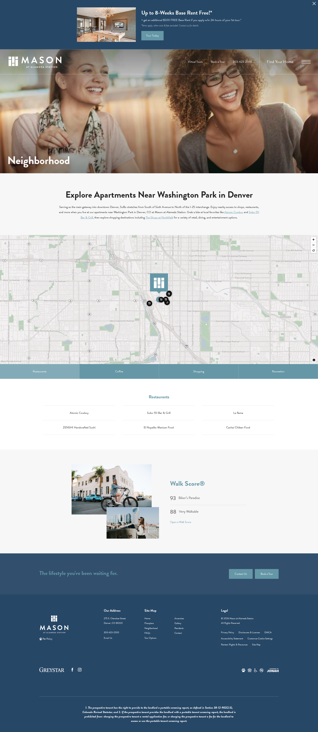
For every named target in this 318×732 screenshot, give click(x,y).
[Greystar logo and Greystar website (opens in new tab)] (51, 669)
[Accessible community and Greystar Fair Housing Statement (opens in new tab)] (255, 670)
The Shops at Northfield (159, 217)
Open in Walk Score (180, 522)
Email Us (108, 638)
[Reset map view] (313, 250)
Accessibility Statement (232, 638)
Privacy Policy (227, 632)
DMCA (268, 632)
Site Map (256, 644)
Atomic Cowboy (233, 212)
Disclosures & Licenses (249, 632)
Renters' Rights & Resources (234, 644)
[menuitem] (156, 618)
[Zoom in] (313, 239)
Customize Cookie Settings (260, 638)
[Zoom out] (313, 245)
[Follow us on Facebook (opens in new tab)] (72, 669)
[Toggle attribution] (314, 360)
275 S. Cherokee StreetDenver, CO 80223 (115, 621)
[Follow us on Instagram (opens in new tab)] (79, 669)
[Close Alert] (314, 4)
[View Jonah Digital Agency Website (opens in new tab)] (273, 670)
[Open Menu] (306, 61)
